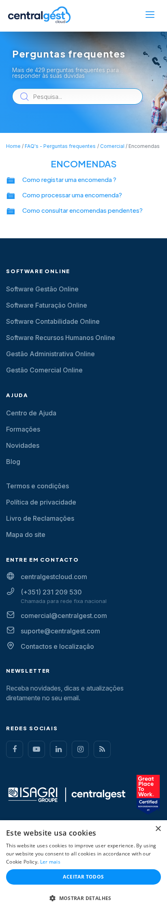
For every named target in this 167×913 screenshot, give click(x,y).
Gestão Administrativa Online (50, 354)
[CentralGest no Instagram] (80, 749)
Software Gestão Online (42, 289)
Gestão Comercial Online (44, 370)
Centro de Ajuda (31, 413)
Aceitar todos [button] (83, 876)
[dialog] (83, 866)
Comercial (112, 146)
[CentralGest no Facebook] (14, 749)
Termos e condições (37, 486)
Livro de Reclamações (40, 518)
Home (13, 146)
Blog (13, 462)
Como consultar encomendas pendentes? (82, 210)
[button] (83, 898)
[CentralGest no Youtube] (36, 749)
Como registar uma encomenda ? (69, 179)
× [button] (158, 829)
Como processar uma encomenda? (72, 195)
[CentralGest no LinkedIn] (58, 749)
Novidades (22, 445)
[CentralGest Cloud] (39, 14)
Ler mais (50, 861)
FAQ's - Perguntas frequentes (60, 146)
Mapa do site (25, 534)
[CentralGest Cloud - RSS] (102, 749)
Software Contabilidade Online (53, 321)
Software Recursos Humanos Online (60, 338)
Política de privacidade (41, 502)
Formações (23, 429)
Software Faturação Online (46, 305)
